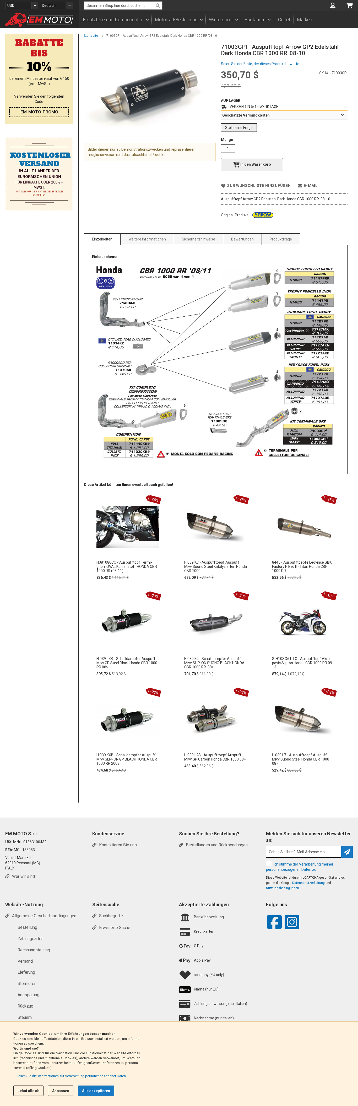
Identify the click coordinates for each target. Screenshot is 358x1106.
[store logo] (39, 19)
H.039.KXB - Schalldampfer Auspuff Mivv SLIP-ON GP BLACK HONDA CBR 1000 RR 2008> (126, 759)
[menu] (218, 19)
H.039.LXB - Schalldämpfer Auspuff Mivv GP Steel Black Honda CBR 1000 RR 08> (126, 663)
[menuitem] (115, 19)
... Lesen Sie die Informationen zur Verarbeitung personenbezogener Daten (69, 1076)
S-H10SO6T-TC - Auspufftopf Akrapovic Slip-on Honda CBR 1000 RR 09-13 (302, 663)
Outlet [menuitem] (284, 19)
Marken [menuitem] (304, 19)
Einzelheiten (102, 239)
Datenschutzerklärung (308, 883)
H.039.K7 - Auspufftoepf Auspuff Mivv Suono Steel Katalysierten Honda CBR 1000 (215, 566)
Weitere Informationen (147, 239)
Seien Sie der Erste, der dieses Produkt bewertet (261, 64)
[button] (22, 5)
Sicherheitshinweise (198, 239)
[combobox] (123, 5)
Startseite (91, 36)
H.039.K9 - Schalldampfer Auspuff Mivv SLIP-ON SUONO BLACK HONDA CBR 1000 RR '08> (214, 663)
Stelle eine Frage (239, 127)
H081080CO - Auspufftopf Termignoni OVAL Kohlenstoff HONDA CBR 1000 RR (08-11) (126, 566)
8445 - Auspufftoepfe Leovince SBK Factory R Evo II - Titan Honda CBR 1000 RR (302, 566)
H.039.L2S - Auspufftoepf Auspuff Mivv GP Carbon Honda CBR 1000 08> (215, 757)
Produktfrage (281, 239)
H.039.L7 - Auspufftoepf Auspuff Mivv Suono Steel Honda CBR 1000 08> (300, 759)
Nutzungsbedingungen (282, 888)
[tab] (284, 115)
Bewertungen (242, 239)
